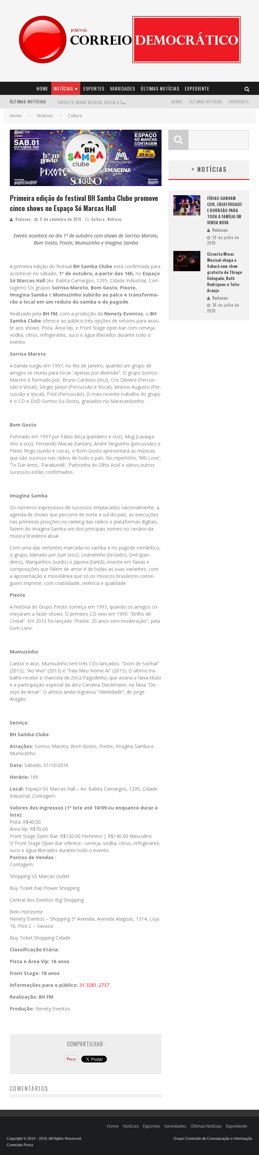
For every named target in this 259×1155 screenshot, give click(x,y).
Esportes (94, 88)
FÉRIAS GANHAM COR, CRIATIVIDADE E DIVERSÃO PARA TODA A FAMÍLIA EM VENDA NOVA (224, 210)
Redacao (23, 219)
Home (42, 88)
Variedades (122, 88)
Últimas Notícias (160, 88)
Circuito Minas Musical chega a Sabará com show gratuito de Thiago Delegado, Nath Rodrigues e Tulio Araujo (224, 272)
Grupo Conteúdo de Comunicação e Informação (213, 1138)
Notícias (63, 88)
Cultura (98, 219)
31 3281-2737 (94, 985)
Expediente (197, 88)
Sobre (177, 101)
